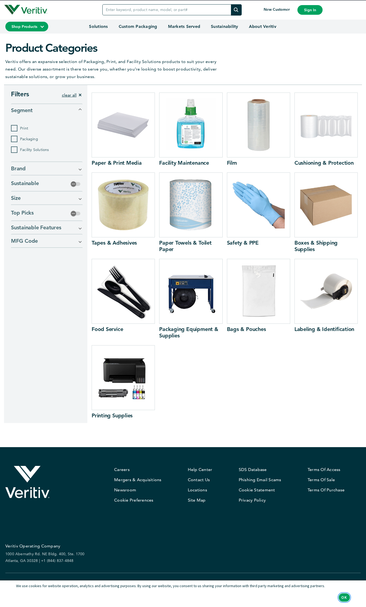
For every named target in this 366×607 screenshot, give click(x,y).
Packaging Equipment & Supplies (188, 332)
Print (24, 128)
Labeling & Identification (324, 329)
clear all (69, 95)
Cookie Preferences (134, 500)
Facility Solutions (34, 149)
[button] (47, 110)
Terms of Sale (321, 479)
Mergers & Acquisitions (138, 479)
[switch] (75, 184)
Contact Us (199, 479)
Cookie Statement (257, 489)
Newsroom (125, 489)
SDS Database (253, 469)
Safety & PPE (243, 243)
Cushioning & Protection (324, 163)
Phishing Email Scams (260, 479)
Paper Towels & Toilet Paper (185, 246)
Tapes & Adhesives (114, 243)
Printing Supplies (112, 415)
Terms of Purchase (326, 489)
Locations (197, 489)
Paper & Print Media (117, 163)
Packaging (29, 139)
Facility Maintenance (184, 163)
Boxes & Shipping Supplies (316, 246)
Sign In (310, 10)
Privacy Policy (252, 500)
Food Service (107, 329)
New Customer (277, 9)
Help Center (200, 469)
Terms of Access (324, 469)
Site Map (197, 500)
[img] (236, 10)
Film (232, 163)
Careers (122, 469)
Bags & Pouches (246, 329)
